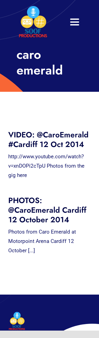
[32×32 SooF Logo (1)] (33, 8)
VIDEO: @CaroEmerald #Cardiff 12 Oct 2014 (48, 139)
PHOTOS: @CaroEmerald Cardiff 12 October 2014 (47, 210)
